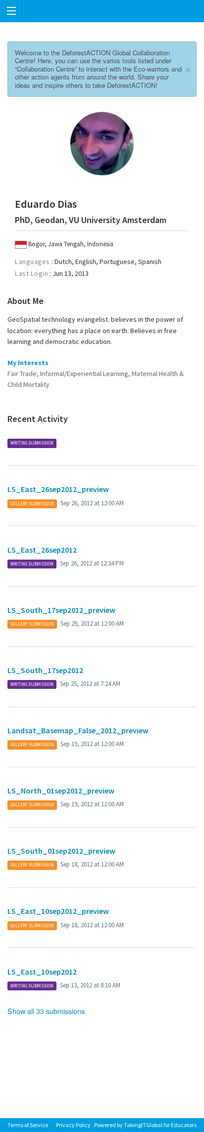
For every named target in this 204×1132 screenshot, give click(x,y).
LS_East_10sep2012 (42, 972)
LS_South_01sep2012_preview (61, 851)
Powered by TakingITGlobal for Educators (145, 1125)
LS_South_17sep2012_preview (61, 610)
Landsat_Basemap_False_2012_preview (78, 730)
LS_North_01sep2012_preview (60, 790)
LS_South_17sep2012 (45, 670)
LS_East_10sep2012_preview (58, 911)
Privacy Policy (73, 1125)
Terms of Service (27, 1125)
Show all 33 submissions (46, 1011)
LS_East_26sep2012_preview (58, 489)
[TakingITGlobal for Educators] (102, 11)
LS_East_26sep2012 (42, 550)
